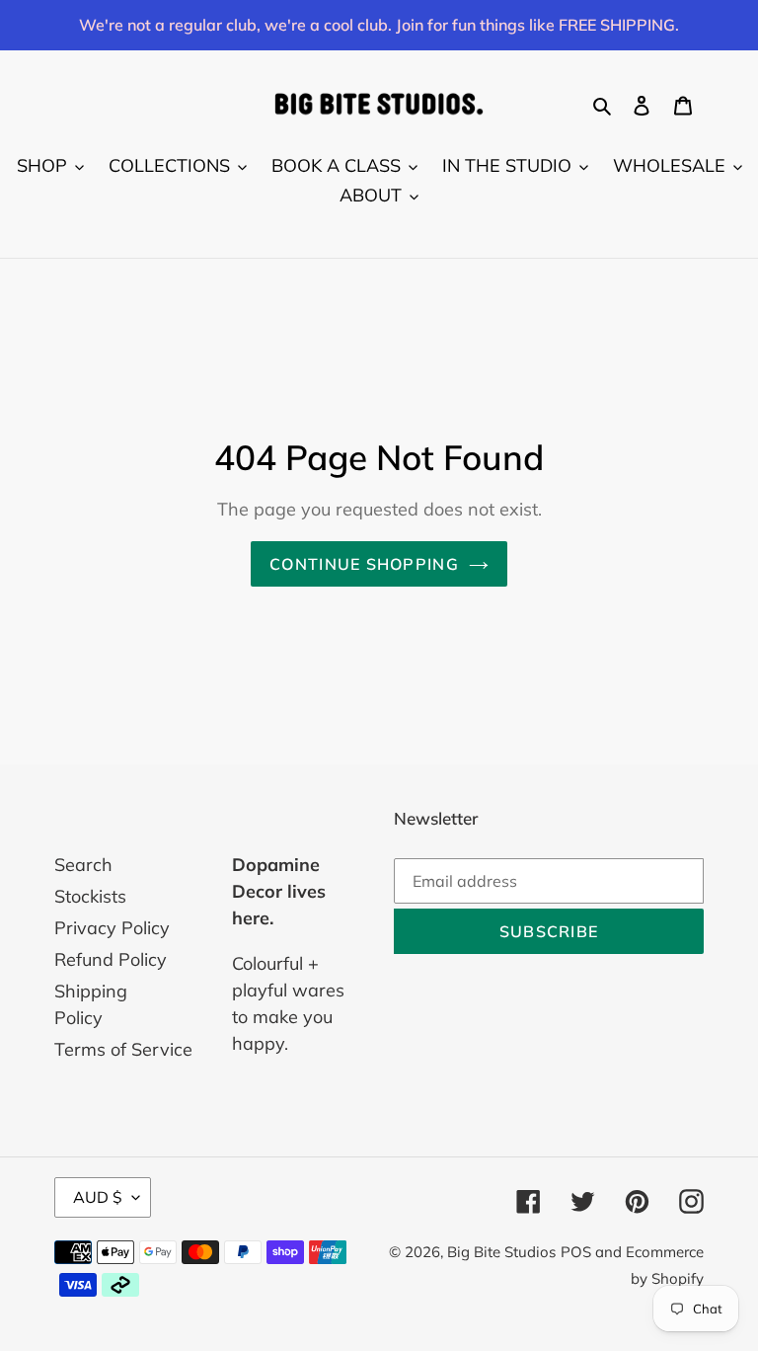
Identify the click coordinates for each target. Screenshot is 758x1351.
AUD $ (97, 1197)
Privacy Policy (112, 927)
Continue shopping (364, 564)
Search (83, 864)
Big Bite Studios (501, 1251)
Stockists (90, 896)
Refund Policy (110, 959)
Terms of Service (123, 1049)
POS (576, 1251)
